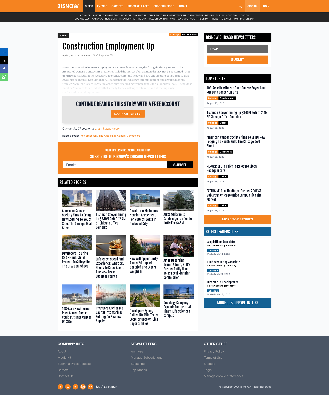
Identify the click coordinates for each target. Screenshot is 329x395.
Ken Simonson (89, 135)
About (182, 6)
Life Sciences (189, 34)
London (244, 15)
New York (111, 18)
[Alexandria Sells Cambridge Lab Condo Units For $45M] (179, 211)
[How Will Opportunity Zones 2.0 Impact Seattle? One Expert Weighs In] (145, 258)
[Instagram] (83, 387)
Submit (180, 165)
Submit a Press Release (74, 364)
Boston (126, 15)
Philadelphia (127, 18)
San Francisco (179, 18)
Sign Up (252, 6)
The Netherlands (221, 18)
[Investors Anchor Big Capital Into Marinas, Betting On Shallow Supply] (111, 306)
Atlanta (85, 15)
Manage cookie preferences (223, 376)
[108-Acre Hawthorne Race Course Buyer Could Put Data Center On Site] (77, 306)
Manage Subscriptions (146, 357)
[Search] (240, 6)
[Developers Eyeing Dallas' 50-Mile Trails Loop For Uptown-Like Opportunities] (145, 306)
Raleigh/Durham (158, 18)
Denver (209, 15)
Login (265, 6)
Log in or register (128, 113)
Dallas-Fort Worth (173, 15)
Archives (137, 351)
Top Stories (139, 370)
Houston (231, 15)
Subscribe (138, 364)
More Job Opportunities (237, 302)
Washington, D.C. (244, 18)
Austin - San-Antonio (106, 15)
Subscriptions (164, 6)
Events (102, 6)
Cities (89, 6)
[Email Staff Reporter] (111, 55)
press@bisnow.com (107, 128)
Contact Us (66, 376)
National (97, 18)
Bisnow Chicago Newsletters (231, 37)
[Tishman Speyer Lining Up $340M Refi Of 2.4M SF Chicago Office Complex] (111, 211)
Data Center (195, 15)
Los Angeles (82, 18)
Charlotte (140, 15)
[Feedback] (90, 387)
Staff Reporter (101, 55)
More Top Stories (237, 219)
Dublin (220, 15)
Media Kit (64, 357)
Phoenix (142, 18)
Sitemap (209, 364)
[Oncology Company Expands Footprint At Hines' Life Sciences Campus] (179, 306)
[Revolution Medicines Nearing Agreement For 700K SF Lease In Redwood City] (145, 211)
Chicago (154, 15)
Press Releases (138, 6)
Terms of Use (213, 357)
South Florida (199, 18)
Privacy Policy (214, 351)
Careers (117, 6)
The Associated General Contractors (119, 135)
